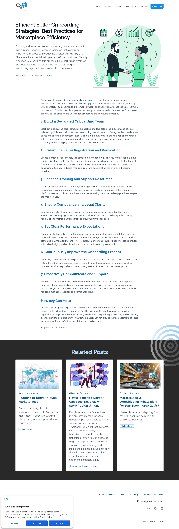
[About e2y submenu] (135, 6)
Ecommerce (75, 466)
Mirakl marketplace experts (58, 307)
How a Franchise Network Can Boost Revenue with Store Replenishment (87, 401)
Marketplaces (46, 75)
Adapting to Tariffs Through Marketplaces (38, 399)
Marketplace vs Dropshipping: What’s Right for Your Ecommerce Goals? (139, 401)
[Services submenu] (112, 6)
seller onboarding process (79, 100)
